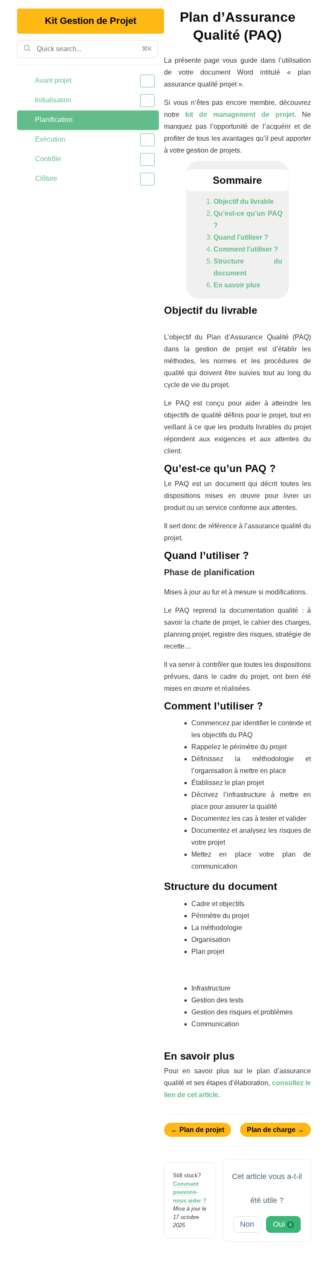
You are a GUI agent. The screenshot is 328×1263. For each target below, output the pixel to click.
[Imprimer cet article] (308, 14)
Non (247, 1224)
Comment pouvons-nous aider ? (189, 1192)
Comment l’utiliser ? (246, 249)
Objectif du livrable (244, 201)
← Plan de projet (197, 1129)
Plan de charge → (275, 1129)
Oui (282, 1224)
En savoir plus (237, 285)
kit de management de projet (239, 114)
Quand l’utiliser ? (241, 237)
